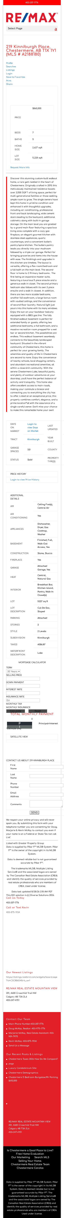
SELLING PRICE (14, 675)
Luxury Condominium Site (22, 1068)
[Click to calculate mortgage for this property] (40, 118)
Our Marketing (20, 1157)
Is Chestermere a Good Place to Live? (30, 1150)
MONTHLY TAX (14, 704)
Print (8, 80)
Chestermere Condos (30, 1168)
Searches (11, 66)
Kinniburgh (33, 439)
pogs (11, 1063)
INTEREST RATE (14, 689)
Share (9, 84)
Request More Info (20, 167)
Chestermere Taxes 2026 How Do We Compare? (33, 1059)
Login (9, 73)
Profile (9, 63)
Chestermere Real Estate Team (30, 1164)
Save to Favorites (15, 77)
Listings (10, 70)
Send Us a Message (19, 1045)
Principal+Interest (48, 723)
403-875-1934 (13, 912)
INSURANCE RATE (15, 696)
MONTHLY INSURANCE (18, 707)
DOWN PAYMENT (15, 682)
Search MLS (41, 1157)
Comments (16, 804)
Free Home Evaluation (30, 1154)
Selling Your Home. (30, 1161)
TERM (9, 667)
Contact (11, 1019)
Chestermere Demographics (23, 1073)
